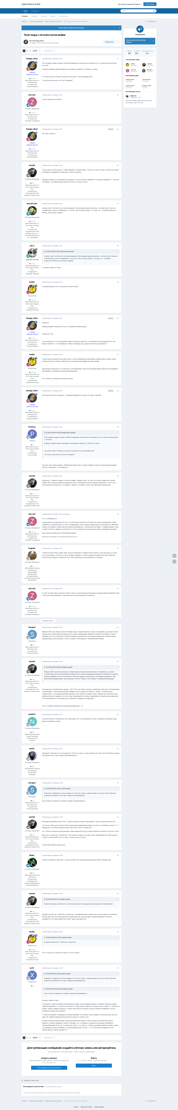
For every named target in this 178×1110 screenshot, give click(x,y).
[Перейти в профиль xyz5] (32, 975)
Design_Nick (39, 41)
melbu (32, 282)
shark (31, 748)
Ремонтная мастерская (50, 43)
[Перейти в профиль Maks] (32, 862)
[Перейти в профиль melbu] (32, 289)
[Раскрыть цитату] (45, 251)
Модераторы (63, 16)
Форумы (25, 16)
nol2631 (31, 714)
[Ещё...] (118, 59)
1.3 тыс (32, 78)
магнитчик (32, 203)
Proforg (31, 427)
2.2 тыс (33, 263)
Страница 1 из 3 (49, 51)
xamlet (32, 165)
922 (33, 873)
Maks (31, 855)
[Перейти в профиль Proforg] (32, 434)
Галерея (34, 16)
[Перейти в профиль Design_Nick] (26, 42)
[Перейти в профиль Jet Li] (32, 253)
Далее (35, 51)
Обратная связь (86, 1107)
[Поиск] (154, 11)
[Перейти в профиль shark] (32, 755)
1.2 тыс (32, 221)
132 (33, 566)
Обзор (25, 11)
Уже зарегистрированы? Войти (129, 4)
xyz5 (32, 968)
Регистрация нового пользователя (49, 1068)
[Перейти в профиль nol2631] (32, 721)
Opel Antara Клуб (31, 4)
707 (33, 183)
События (43, 16)
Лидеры (52, 16)
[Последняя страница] (39, 50)
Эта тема (146, 11)
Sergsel (31, 627)
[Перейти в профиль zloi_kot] (32, 102)
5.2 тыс (33, 112)
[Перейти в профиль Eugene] (32, 555)
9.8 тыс (33, 300)
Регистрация (150, 4)
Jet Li (31, 246)
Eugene (31, 548)
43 (33, 645)
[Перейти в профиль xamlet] (32, 172)
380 (33, 766)
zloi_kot (31, 95)
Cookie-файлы (99, 1107)
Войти (94, 1065)
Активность (35, 11)
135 (33, 732)
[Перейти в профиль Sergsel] (32, 634)
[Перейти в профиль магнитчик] (32, 210)
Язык (76, 1107)
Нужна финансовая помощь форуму (71, 28)
